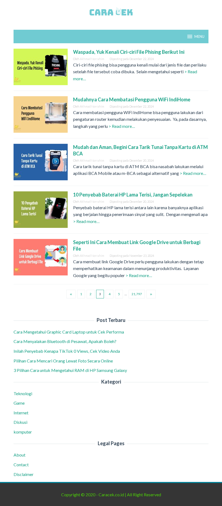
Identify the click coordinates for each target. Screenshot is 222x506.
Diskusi (20, 422)
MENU (199, 36)
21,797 (137, 294)
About (19, 454)
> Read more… (122, 126)
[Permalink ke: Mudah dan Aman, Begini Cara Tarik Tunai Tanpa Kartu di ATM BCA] (41, 161)
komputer (23, 431)
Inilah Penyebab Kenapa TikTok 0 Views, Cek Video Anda (67, 351)
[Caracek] (111, 11)
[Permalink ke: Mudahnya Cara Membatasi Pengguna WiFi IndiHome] (41, 113)
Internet (21, 412)
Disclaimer (24, 474)
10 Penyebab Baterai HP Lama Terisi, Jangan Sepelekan (133, 195)
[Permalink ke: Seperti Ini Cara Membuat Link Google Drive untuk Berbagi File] (41, 256)
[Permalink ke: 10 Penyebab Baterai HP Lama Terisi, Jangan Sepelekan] (41, 209)
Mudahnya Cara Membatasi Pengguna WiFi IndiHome (132, 99)
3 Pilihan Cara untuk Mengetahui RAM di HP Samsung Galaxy (71, 370)
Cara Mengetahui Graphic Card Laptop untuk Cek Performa (69, 331)
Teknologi (23, 393)
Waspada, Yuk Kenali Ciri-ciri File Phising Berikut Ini (129, 52)
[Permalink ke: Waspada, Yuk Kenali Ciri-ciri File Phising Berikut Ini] (41, 66)
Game (19, 402)
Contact (21, 464)
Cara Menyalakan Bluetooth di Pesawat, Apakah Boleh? (66, 341)
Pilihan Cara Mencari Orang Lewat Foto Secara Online (64, 360)
